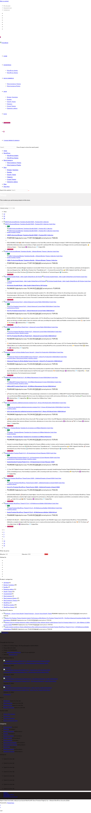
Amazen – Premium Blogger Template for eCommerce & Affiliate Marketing (29, 436)
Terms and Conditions (9, 794)
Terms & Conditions (9, 718)
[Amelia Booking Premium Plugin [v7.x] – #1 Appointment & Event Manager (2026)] (27, 661)
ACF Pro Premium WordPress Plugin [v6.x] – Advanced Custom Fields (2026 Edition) (31, 336)
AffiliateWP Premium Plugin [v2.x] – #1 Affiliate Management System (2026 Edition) (31, 386)
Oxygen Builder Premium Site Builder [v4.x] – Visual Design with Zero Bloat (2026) (26, 672)
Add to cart (10, 249)
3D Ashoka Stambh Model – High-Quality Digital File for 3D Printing (27, 285)
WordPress (7, 153)
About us (6, 792)
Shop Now (7, 186)
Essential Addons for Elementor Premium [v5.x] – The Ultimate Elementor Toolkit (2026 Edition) (30, 681)
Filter (46, 554)
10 (4, 541)
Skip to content (4, 1)
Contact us (7, 10)
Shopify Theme (11, 174)
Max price (24, 554)
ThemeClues (10, 803)
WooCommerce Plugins (14, 165)
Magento (10, 177)
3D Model (9, 282)
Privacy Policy (7, 795)
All (4, 218)
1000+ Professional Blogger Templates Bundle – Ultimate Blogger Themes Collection (32, 260)
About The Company (9, 714)
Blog (5, 184)
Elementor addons (12, 182)
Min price (2, 554)
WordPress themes (12, 158)
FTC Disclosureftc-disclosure (10, 796)
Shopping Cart (8, 8)
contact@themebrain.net (14, 652)
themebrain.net (13, 654)
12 (4, 214)
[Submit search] (28, 190)
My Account (7, 5)
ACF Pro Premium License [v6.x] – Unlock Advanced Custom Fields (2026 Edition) (30, 310)
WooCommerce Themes (14, 162)
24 (4, 216)
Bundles (9, 172)
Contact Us (7, 716)
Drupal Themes (11, 179)
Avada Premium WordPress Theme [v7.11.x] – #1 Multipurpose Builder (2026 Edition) (32, 512)
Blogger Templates (12, 170)
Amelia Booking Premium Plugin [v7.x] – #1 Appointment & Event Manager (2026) (30, 462)
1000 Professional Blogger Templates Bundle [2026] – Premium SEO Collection (30, 235)
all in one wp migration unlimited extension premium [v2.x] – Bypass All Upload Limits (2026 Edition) (36, 411)
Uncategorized (8, 593)
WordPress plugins (12, 155)
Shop (5, 167)
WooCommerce (8, 160)
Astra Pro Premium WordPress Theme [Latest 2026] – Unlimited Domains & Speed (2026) (33, 487)
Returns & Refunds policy (11, 720)
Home (5, 151)
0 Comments (7, 667)
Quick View (52, 224)
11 (4, 543)
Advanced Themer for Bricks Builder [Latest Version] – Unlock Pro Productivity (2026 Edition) (34, 361)
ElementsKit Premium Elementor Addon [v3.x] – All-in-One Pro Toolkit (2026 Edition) (27, 690)
